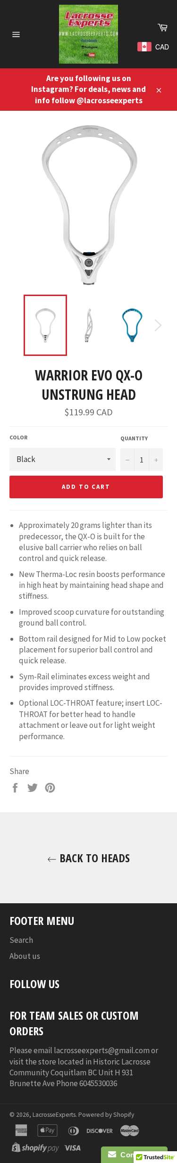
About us (24, 956)
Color (18, 437)
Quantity (134, 438)
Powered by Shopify (106, 1115)
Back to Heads (93, 858)
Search (21, 940)
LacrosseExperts (54, 1115)
